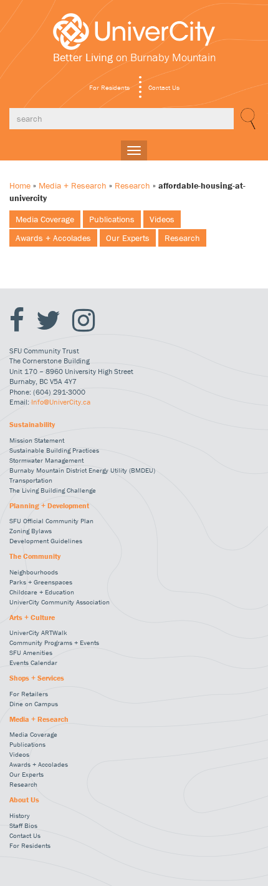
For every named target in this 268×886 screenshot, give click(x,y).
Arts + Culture (32, 617)
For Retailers (28, 693)
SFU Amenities (30, 652)
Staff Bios (23, 825)
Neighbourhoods (33, 572)
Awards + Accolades (53, 238)
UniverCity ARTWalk (38, 632)
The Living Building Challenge (52, 490)
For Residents (109, 87)
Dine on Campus (33, 703)
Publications (112, 219)
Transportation (30, 480)
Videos (162, 219)
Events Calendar (33, 662)
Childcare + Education (41, 592)
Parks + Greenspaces (40, 582)
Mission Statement (36, 440)
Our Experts (128, 238)
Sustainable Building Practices (54, 450)
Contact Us (163, 87)
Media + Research (73, 185)
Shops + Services (36, 678)
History (19, 815)
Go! (246, 118)
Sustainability (32, 424)
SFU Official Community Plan (51, 520)
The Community (34, 556)
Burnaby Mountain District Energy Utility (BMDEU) (82, 470)
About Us (24, 799)
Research (132, 185)
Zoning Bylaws (30, 530)
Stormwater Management (46, 460)
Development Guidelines (45, 540)
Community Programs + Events (54, 642)
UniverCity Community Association (59, 602)
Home (20, 185)
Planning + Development (49, 505)
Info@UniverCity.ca (60, 401)
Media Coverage (45, 219)
